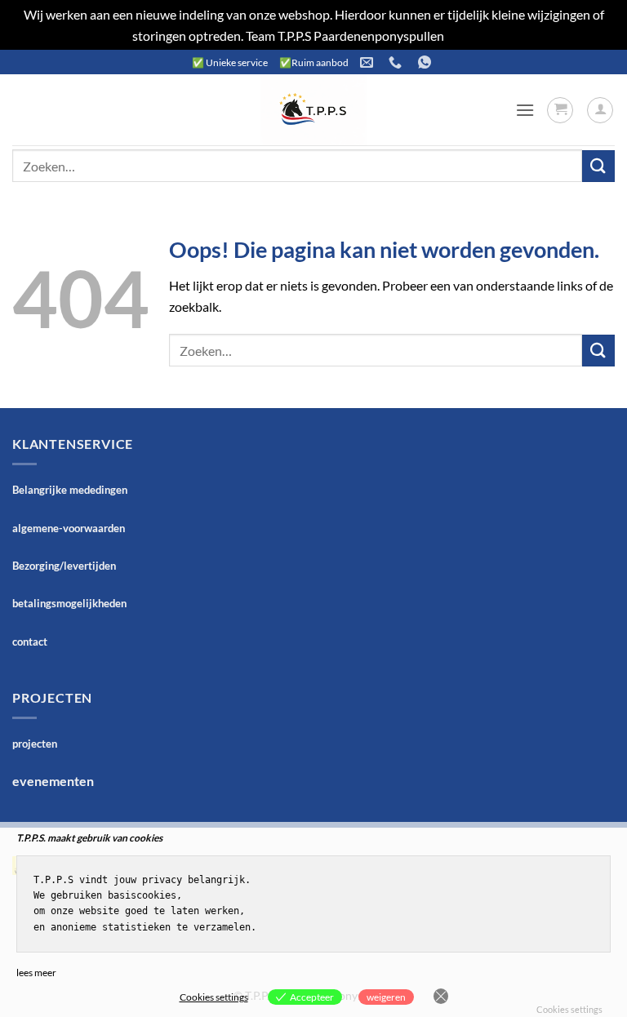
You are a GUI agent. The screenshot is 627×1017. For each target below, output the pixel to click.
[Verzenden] (598, 166)
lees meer (36, 972)
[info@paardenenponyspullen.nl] (368, 62)
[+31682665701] (426, 62)
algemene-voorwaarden (68, 528)
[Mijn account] (600, 110)
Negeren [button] (471, 35)
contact (29, 641)
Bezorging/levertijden (64, 565)
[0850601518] (397, 62)
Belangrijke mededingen (69, 489)
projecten (34, 743)
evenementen (53, 780)
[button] (525, 110)
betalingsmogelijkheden (69, 603)
